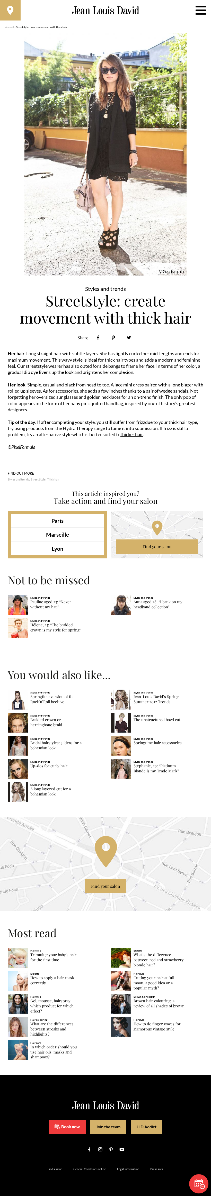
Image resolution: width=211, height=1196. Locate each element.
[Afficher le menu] (200, 10)
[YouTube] (121, 1149)
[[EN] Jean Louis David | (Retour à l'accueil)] (105, 10)
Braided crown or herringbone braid (46, 722)
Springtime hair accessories (158, 742)
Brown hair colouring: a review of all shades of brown (159, 1003)
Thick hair (53, 479)
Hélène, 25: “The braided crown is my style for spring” (55, 627)
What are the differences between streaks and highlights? (52, 1029)
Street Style (38, 479)
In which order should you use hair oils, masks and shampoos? (53, 1052)
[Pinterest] (113, 337)
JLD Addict (146, 1126)
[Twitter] (128, 337)
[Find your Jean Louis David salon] (10, 10)
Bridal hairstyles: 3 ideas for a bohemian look (56, 745)
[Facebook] (97, 337)
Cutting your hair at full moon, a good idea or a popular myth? (154, 982)
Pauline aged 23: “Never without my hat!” (50, 604)
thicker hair (131, 434)
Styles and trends (18, 479)
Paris (57, 520)
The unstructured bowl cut (157, 719)
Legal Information (128, 1169)
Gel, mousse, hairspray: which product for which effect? (52, 1006)
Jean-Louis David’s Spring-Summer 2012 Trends (157, 699)
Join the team (108, 1126)
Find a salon (55, 1169)
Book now (70, 1126)
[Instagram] (100, 1149)
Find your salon (157, 546)
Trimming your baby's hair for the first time (53, 957)
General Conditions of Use (89, 1169)
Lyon (57, 548)
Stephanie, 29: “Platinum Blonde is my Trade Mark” (156, 768)
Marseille (57, 534)
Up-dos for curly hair (48, 765)
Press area (156, 1169)
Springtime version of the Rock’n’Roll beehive (52, 699)
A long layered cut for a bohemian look (50, 791)
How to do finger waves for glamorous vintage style (157, 1026)
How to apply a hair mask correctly (52, 980)
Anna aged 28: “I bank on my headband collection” (158, 604)
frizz (140, 422)
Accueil (9, 26)
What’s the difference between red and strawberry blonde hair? (159, 959)
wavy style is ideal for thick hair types (98, 360)
